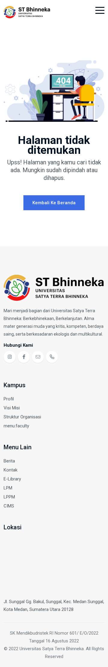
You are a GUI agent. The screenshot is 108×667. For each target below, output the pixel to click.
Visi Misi (12, 408)
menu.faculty (16, 426)
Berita (9, 461)
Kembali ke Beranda (54, 202)
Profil (9, 399)
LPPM (9, 497)
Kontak (10, 470)
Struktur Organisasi (22, 417)
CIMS (9, 506)
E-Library (12, 479)
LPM (8, 488)
